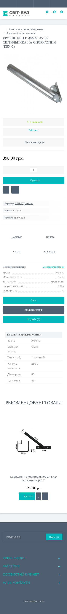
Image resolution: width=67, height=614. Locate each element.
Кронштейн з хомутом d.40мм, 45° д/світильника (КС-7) (33, 478)
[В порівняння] (15, 190)
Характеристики (33, 310)
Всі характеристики (53, 266)
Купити (28, 496)
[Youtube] (39, 548)
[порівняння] (45, 496)
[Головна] (4, 29)
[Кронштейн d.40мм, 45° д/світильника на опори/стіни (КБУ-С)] (33, 83)
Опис (33, 300)
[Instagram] (33, 548)
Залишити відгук (34, 142)
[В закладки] (6, 190)
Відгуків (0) (33, 319)
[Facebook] (27, 548)
